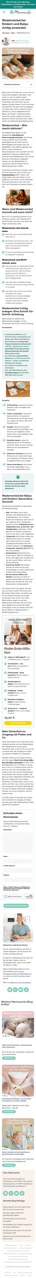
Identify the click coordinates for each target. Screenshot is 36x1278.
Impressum (7, 1273)
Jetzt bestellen (18, 723)
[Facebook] (9, 989)
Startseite (5, 33)
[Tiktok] (26, 989)
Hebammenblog (9, 1184)
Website (6, 875)
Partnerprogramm (10, 1248)
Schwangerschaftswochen (18, 1256)
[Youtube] (20, 989)
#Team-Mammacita (25, 1248)
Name (6, 856)
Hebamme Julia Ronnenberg (20, 982)
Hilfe (21, 1245)
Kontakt (28, 1245)
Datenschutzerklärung (25, 1273)
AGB (14, 1273)
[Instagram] (15, 989)
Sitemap (22, 1275)
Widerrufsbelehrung (11, 1275)
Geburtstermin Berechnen (18, 1259)
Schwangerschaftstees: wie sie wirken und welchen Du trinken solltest (16, 1100)
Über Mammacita (11, 1245)
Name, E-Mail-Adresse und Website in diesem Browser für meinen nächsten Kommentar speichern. (16, 888)
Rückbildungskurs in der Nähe (18, 1251)
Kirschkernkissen (12, 373)
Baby (13, 33)
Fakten (29, 1275)
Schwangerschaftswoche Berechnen (18, 1262)
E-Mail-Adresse (9, 865)
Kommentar (8, 829)
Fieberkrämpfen (8, 175)
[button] (31, 84)
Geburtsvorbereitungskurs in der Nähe (18, 1253)
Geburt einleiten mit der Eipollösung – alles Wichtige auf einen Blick (16, 1153)
